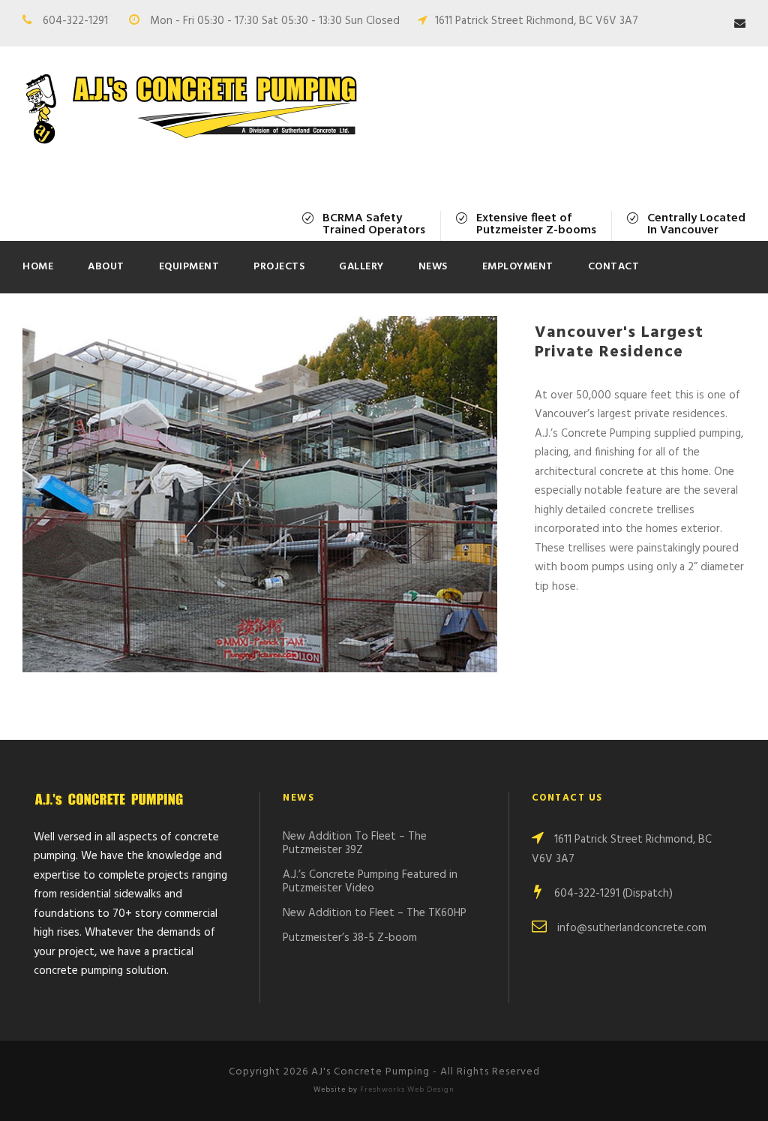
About (106, 266)
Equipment (189, 266)
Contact (614, 266)
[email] (740, 24)
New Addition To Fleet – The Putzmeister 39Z (355, 843)
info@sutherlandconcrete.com (631, 928)
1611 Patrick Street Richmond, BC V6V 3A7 (536, 21)
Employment (518, 266)
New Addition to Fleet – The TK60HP (374, 913)
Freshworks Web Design (407, 1089)
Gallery (361, 266)
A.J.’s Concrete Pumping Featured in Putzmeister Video (370, 881)
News (433, 266)
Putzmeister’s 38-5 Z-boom (350, 938)
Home (37, 266)
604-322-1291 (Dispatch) (613, 894)
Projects (279, 266)
